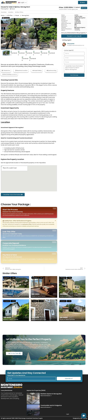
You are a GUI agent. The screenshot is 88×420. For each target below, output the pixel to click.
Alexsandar (70, 43)
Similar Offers (19, 12)
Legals (41, 418)
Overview (3, 12)
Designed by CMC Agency (80, 418)
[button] (84, 8)
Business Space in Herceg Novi (51, 394)
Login (67, 414)
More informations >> (46, 395)
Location (10, 12)
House (13, 9)
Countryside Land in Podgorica (51, 405)
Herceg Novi (5, 9)
